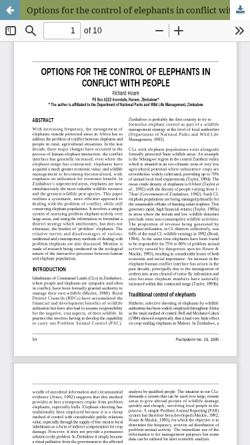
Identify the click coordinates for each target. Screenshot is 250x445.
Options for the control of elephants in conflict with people (138, 10)
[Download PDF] (240, 10)
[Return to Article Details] (10, 10)
